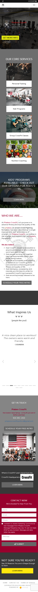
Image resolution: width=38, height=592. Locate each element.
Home (5, 583)
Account (31, 1)
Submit (20, 544)
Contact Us (14, 583)
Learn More (19, 200)
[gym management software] (24, 587)
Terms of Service (28, 583)
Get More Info (10, 37)
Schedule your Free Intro (16, 283)
